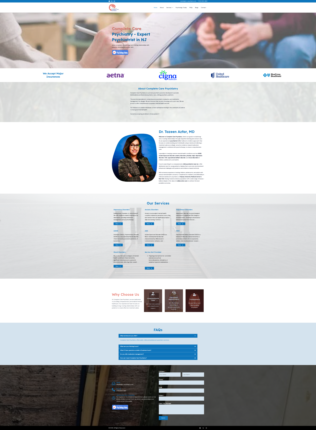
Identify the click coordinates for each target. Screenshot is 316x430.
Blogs (196, 7)
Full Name (162, 371)
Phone (161, 379)
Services (168, 7)
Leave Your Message (165, 403)
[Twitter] (112, 1)
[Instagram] (114, 1)
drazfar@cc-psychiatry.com (188, 1)
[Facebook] (109, 1)
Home (155, 7)
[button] (172, 7)
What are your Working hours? (129, 346)
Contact (203, 7)
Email (161, 387)
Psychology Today (181, 7)
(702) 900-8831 (202, 1)
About (162, 7)
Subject (161, 395)
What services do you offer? (128, 336)
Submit (163, 418)
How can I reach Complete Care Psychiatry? (133, 358)
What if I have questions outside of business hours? (135, 350)
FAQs (190, 7)
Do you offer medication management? (132, 354)
